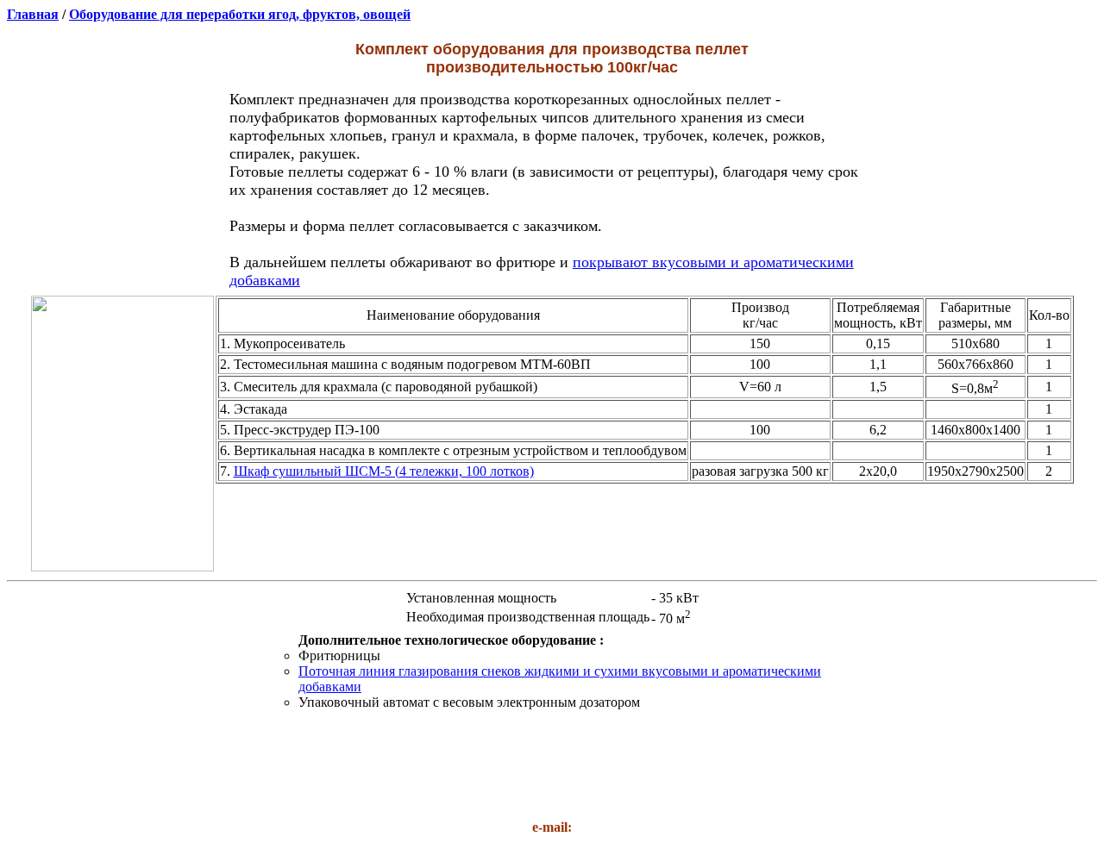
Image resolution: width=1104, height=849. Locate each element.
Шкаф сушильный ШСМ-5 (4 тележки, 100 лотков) (384, 471)
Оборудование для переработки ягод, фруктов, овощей (240, 14)
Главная (33, 14)
